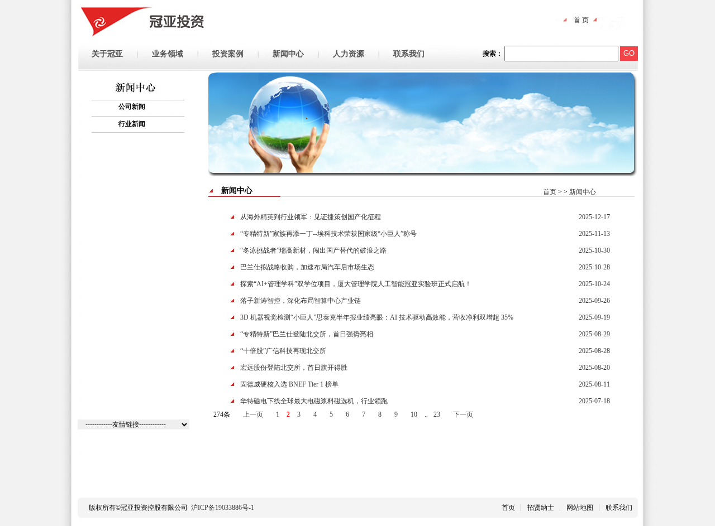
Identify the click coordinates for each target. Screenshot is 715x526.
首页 (550, 192)
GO (629, 53)
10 (414, 414)
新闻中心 (582, 192)
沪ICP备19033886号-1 (222, 507)
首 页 (581, 20)
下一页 (463, 414)
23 (436, 414)
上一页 (253, 414)
